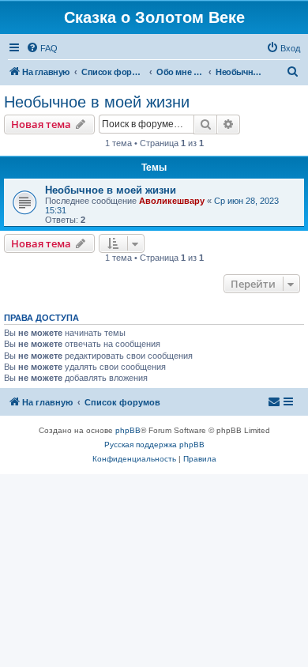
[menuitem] (42, 48)
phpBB (128, 430)
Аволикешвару (172, 200)
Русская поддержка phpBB (154, 444)
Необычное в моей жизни (97, 102)
